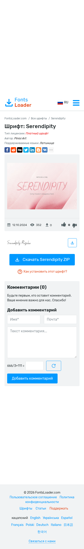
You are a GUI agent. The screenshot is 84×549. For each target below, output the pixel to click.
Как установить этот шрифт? (45, 271)
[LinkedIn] (32, 150)
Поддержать (59, 508)
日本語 (68, 525)
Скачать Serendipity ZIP (46, 259)
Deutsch (42, 525)
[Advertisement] (42, 47)
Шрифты (25, 508)
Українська (51, 518)
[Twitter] (26, 150)
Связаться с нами (42, 541)
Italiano (56, 525)
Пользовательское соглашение (33, 497)
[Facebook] (7, 150)
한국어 (42, 532)
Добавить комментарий (32, 378)
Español (66, 518)
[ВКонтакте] (44, 150)
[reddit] (13, 150)
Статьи (41, 508)
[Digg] (19, 150)
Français (17, 525)
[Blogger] (38, 150)
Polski (30, 525)
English (35, 518)
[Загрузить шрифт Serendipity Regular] (72, 242)
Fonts (23, 102)
